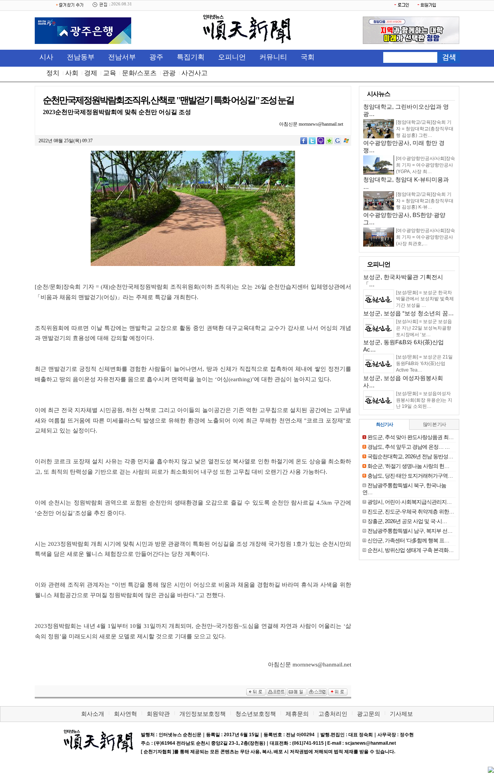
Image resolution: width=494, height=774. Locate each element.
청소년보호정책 (255, 713)
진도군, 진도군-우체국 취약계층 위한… (410, 511)
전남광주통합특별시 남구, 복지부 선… (409, 531)
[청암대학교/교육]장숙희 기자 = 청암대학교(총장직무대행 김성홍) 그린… (424, 128)
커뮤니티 (273, 57)
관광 (169, 73)
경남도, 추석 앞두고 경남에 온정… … (408, 447)
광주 (156, 57)
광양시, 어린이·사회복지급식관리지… (409, 502)
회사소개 (92, 713)
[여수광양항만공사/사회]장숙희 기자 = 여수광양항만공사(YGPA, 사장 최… (425, 165)
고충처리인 (332, 713)
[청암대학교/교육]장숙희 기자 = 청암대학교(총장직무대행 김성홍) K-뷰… (424, 201)
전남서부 (122, 57)
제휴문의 (297, 713)
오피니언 (232, 57)
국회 (308, 57)
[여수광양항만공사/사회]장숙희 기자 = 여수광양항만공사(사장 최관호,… (425, 237)
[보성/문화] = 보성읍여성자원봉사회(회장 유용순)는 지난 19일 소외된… (424, 400)
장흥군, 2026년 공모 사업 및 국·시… (407, 521)
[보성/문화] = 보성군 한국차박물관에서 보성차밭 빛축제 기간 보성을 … (425, 299)
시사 (46, 57)
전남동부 (81, 57)
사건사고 (194, 73)
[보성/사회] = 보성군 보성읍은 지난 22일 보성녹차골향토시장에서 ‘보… (424, 328)
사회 (71, 73)
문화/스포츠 (139, 73)
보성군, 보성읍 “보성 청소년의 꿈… (408, 313)
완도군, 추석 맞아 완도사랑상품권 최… (410, 437)
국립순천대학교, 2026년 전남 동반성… (410, 456)
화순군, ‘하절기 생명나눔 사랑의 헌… (408, 466)
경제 (90, 73)
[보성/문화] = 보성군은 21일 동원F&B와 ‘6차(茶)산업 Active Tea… (424, 363)
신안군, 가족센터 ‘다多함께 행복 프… (408, 540)
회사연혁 (125, 713)
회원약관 (158, 713)
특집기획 (191, 57)
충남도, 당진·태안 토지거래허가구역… (410, 476)
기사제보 (401, 713)
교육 (109, 73)
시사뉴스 (378, 94)
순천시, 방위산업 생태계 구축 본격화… (410, 550)
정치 (52, 73)
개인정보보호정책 (202, 713)
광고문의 (368, 713)
